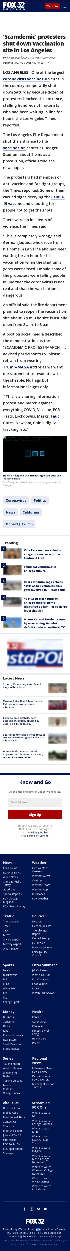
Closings (37, 880)
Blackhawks (10, 975)
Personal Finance (13, 1035)
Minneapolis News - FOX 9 (43, 1085)
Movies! (36, 988)
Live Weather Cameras (40, 869)
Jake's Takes (39, 970)
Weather (39, 862)
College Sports (12, 1002)
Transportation (12, 921)
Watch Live (52, 6)
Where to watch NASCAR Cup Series (41, 1140)
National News (12, 872)
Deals (6, 1026)
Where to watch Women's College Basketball (42, 1170)
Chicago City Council (39, 953)
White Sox (9, 988)
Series (8, 1058)
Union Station (11, 948)
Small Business (12, 1044)
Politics (40, 500)
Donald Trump (41, 938)
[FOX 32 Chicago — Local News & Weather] (14, 6)
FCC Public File (12, 1144)
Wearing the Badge (10, 1074)
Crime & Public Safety (12, 883)
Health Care (39, 1038)
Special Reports (12, 894)
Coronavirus (48, 57)
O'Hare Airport (11, 939)
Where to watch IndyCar (41, 1149)
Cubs (6, 984)
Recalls (36, 1043)
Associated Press (31, 57)
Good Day (9, 889)
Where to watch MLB (41, 1130)
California (31, 512)
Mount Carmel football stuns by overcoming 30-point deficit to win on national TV (44, 623)
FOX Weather (40, 898)
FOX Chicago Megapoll (10, 900)
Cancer (36, 1017)
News (10, 512)
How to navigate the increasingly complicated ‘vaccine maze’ (32, 477)
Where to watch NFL (41, 1114)
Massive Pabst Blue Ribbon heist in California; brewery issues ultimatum (23, 703)
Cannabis (37, 1026)
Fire (5, 993)
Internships (9, 1139)
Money (8, 1011)
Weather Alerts (41, 876)
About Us (10, 1102)
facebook (24, 1209)
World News (10, 877)
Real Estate (10, 1039)
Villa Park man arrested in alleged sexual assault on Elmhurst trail (42, 554)
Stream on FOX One (41, 1104)
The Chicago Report (39, 932)
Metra (6, 935)
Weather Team (41, 885)
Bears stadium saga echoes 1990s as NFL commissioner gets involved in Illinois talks (44, 586)
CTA (5, 930)
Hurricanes (38, 894)
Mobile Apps (10, 1112)
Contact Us (9, 1121)
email (46, 1209)
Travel (6, 926)
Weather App (40, 889)
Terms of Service (37, 836)
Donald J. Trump (19, 524)
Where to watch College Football (42, 1122)
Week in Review (12, 1068)
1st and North (11, 1063)
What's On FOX (41, 975)
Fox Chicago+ (40, 979)
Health (37, 1011)
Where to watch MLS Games (41, 1187)
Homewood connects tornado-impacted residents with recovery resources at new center (23, 754)
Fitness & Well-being (41, 1032)
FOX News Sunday (14, 906)
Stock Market (11, 1048)
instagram (32, 1209)
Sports (8, 965)
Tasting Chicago (12, 1080)
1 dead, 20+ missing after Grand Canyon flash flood (22, 686)
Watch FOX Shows (43, 993)
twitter (39, 1209)
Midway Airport (12, 944)
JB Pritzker (38, 943)
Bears (6, 970)
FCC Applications (13, 1149)
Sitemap (8, 1153)
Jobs (5, 1030)
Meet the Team (12, 1130)
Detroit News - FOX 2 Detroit (41, 1077)
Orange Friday (11, 1093)
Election (37, 921)
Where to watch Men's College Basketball (41, 1159)
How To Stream (12, 1108)
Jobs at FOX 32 (12, 1135)
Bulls (6, 979)
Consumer (9, 1021)
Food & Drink (40, 984)
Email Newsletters (14, 1117)
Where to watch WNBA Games (41, 1179)
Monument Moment (9, 1086)
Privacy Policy (39, 832)
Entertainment (44, 965)
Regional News (39, 1060)
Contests (8, 1126)
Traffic (8, 916)
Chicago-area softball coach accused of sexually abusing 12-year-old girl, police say (21, 720)
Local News (10, 868)
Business (8, 1017)
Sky (5, 997)
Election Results (41, 926)
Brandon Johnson (42, 947)
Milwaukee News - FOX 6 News (43, 1069)
